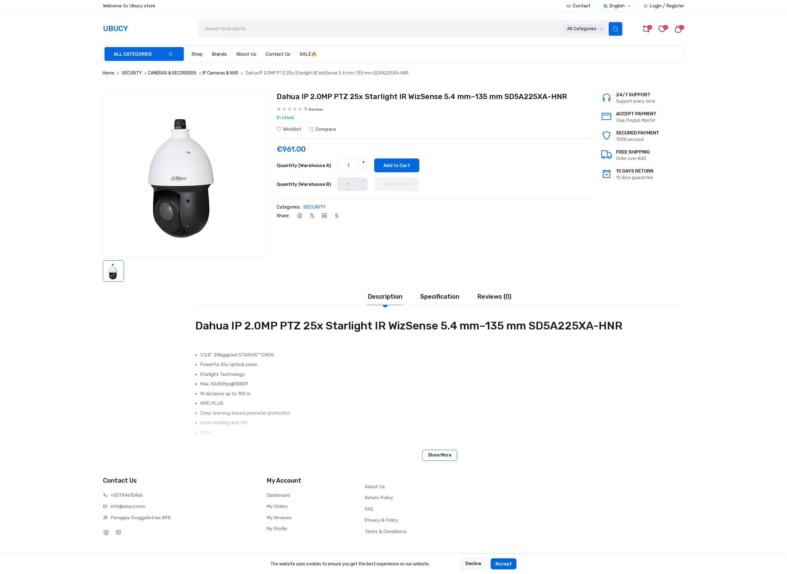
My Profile (277, 529)
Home (108, 73)
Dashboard (278, 495)
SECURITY (132, 73)
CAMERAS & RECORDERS (172, 73)
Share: (283, 215)
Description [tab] (385, 296)
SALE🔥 (308, 54)
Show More (439, 455)
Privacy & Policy (381, 520)
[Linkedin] (324, 215)
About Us (246, 54)
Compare (325, 129)
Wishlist (292, 129)
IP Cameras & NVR (220, 73)
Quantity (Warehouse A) (304, 165)
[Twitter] (311, 215)
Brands (219, 54)
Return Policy (379, 497)
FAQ (369, 509)
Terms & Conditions (386, 531)
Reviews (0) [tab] (494, 296)
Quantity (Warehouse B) (304, 184)
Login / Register (667, 6)
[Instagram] (118, 532)
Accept (503, 564)
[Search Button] (615, 29)
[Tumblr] (336, 215)
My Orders (277, 506)
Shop (197, 54)
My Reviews (279, 517)
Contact (582, 6)
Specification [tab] (439, 296)
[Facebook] (299, 215)
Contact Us (278, 54)
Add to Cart (396, 165)
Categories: (289, 207)
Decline (473, 563)
